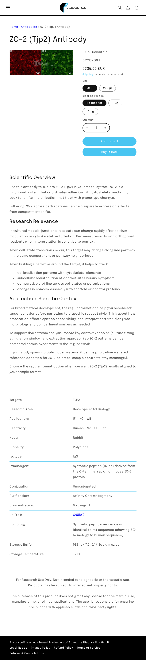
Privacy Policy (40, 648)
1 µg (115, 103)
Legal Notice (18, 648)
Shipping (88, 74)
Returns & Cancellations (27, 653)
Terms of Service (89, 648)
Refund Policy (63, 648)
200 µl (107, 88)
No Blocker (94, 103)
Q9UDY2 (79, 515)
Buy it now (109, 152)
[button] (8, 7)
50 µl (89, 88)
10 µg (90, 111)
